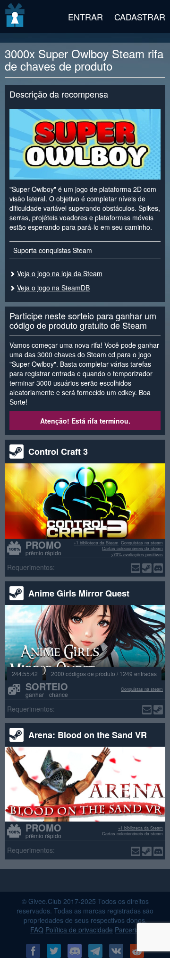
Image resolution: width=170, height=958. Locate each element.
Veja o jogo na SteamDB (53, 287)
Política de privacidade (79, 929)
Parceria (127, 929)
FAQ (36, 929)
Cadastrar (139, 16)
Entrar (85, 16)
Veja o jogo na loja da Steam (59, 273)
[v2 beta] (15, 16)
